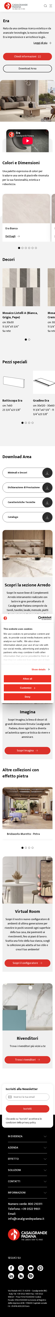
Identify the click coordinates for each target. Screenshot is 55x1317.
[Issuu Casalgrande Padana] (31, 1276)
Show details (39, 669)
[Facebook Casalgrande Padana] (11, 1268)
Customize (25, 687)
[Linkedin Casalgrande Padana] (11, 1276)
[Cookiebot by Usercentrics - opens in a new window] (38, 618)
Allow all (27, 678)
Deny (27, 696)
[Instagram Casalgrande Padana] (21, 1268)
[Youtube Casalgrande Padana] (31, 1268)
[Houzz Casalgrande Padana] (21, 1276)
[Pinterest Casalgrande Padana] (40, 1268)
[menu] (51, 5)
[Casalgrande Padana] (15, 5)
